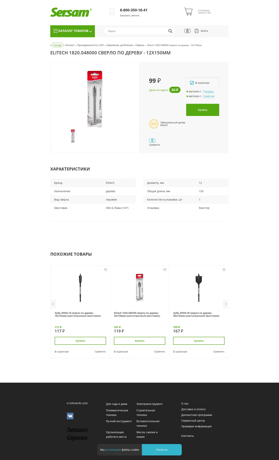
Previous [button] (53, 304)
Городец (208, 91)
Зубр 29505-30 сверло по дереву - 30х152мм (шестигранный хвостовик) (196, 314)
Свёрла (140, 45)
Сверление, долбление (119, 45)
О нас (185, 403)
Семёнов (208, 96)
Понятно (161, 449)
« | (57, 45)
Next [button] (226, 304)
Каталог (70, 45)
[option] (94, 99)
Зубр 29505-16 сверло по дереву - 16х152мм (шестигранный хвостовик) (78, 314)
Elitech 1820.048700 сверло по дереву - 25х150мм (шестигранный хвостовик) (137, 314)
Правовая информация (196, 426)
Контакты (187, 436)
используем (113, 449)
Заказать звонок (130, 15)
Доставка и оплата (193, 409)
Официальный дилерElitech (172, 124)
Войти (204, 31)
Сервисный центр (193, 420)
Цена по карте (158, 90)
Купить (202, 110)
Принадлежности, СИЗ (90, 45)
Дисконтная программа (196, 415)
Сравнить (100, 351)
